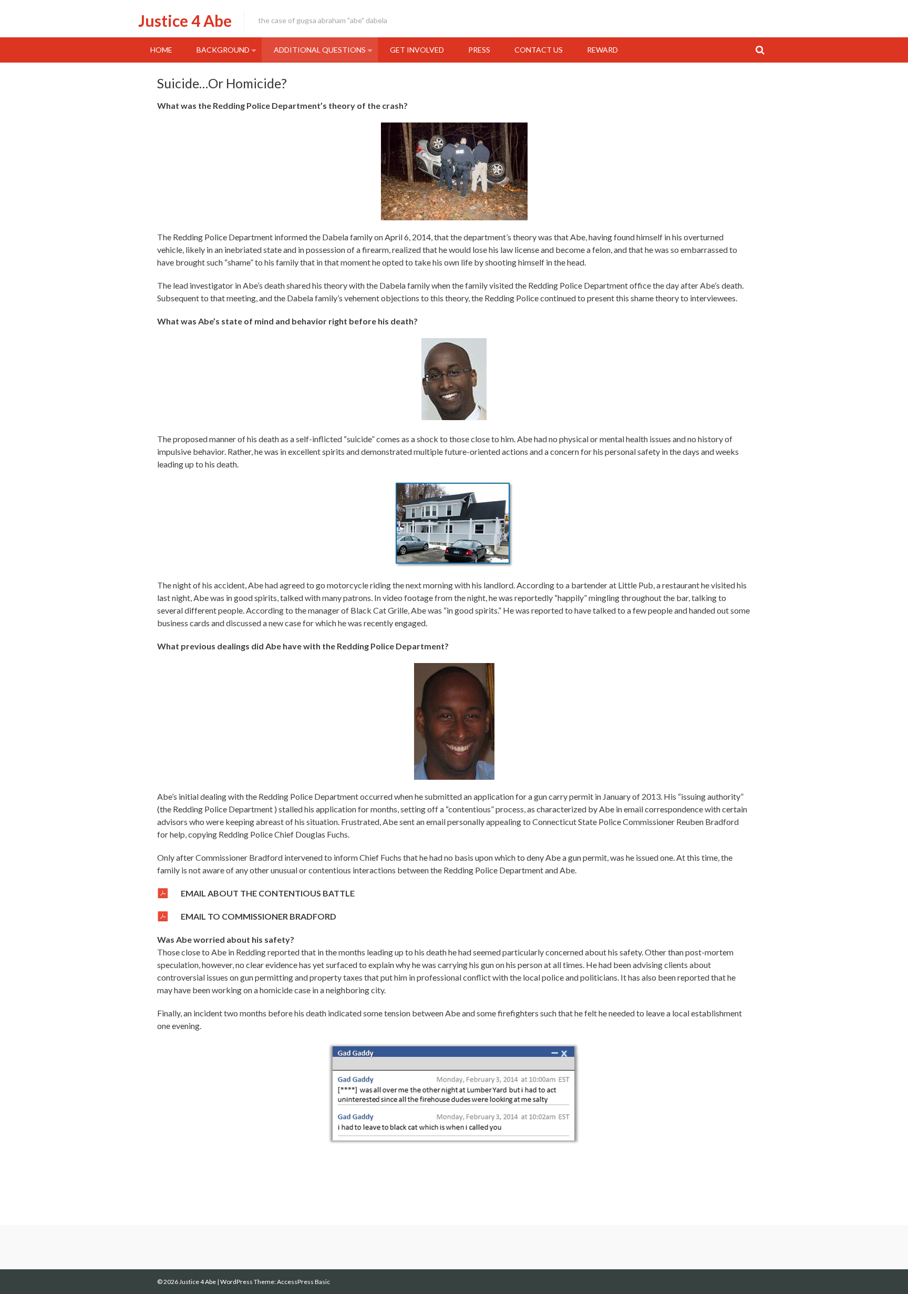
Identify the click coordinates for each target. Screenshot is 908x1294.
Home (161, 49)
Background (223, 49)
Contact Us (538, 49)
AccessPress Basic (303, 1282)
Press (479, 49)
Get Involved (417, 49)
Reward (602, 49)
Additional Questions (320, 49)
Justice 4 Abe (185, 20)
